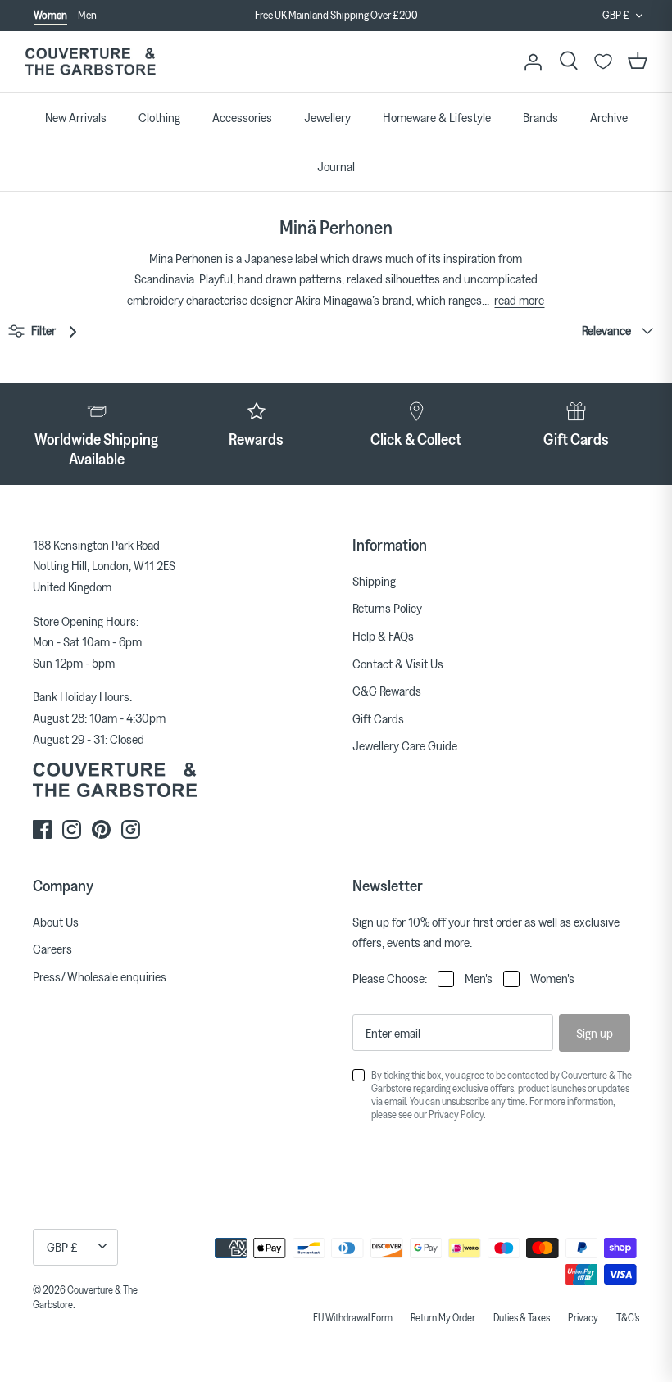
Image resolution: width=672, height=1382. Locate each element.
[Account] (533, 61)
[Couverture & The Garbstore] (90, 62)
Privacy (583, 1317)
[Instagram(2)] (130, 829)
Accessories (242, 117)
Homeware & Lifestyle (437, 117)
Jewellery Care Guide (404, 745)
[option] (336, 15)
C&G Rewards (386, 690)
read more (519, 299)
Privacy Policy (456, 1114)
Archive (609, 117)
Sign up (594, 1033)
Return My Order (443, 1317)
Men (87, 14)
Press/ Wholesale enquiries (99, 976)
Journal (336, 166)
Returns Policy (387, 607)
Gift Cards (378, 718)
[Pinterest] (101, 829)
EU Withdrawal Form (353, 1317)
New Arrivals (76, 117)
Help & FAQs (383, 635)
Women (50, 14)
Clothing (159, 117)
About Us (56, 921)
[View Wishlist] (603, 61)
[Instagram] (71, 829)
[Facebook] (42, 829)
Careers (52, 948)
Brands (540, 117)
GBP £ (615, 14)
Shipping (374, 580)
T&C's (627, 1317)
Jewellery (327, 117)
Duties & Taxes (521, 1317)
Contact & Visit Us (397, 663)
